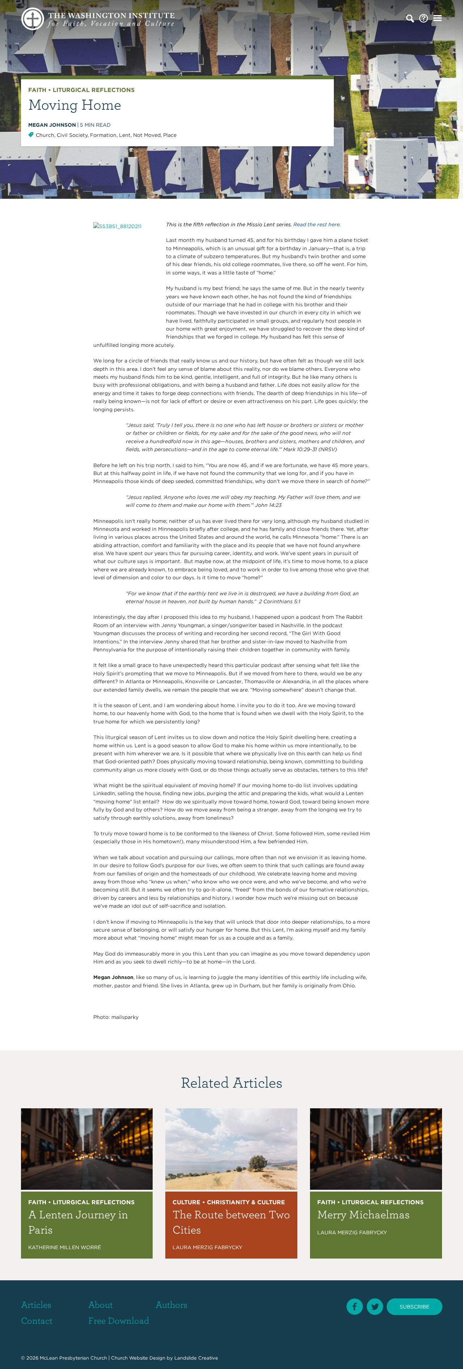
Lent (125, 135)
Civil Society (72, 135)
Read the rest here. (317, 224)
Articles (36, 1304)
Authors (171, 1304)
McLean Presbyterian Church (73, 1358)
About (100, 1304)
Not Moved (147, 135)
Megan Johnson (52, 125)
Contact (36, 1320)
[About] (423, 18)
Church (45, 135)
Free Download (118, 1320)
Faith (37, 90)
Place (170, 135)
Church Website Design (138, 1358)
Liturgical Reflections (94, 90)
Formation (103, 135)
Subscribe (414, 1307)
